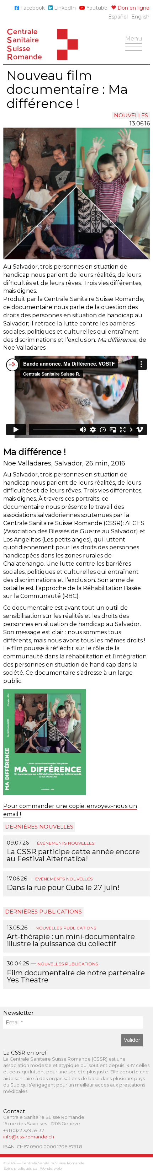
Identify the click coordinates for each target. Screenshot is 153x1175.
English (140, 17)
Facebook (32, 8)
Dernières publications (43, 911)
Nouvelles (131, 115)
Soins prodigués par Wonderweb (33, 1168)
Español (118, 17)
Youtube (96, 8)
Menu (135, 42)
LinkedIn (64, 8)
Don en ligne (132, 8)
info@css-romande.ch (28, 1136)
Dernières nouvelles (39, 826)
